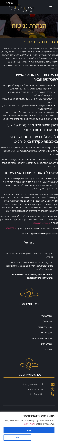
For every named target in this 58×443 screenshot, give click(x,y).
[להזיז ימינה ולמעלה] (4, 2)
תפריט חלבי (47, 321)
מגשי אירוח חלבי (45, 332)
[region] (29, 427)
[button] (50, 7)
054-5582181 (11, 228)
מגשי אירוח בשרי (45, 327)
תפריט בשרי (46, 315)
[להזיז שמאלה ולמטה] (2, 3)
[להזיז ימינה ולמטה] (4, 3)
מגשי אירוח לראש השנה (42, 338)
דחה (17, 437)
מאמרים (48, 349)
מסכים (29, 430)
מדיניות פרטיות (29, 424)
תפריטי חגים (46, 343)
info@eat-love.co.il (41, 222)
